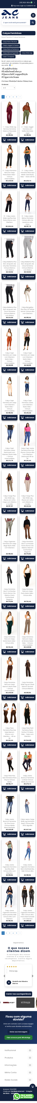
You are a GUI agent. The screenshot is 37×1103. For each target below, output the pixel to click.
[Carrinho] (33, 1088)
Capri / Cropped (8, 56)
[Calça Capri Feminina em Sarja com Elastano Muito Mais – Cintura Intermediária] (9, 339)
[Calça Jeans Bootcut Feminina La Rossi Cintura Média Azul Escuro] (27, 762)
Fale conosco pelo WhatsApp (18, 1038)
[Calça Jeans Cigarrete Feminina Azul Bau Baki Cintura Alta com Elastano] (9, 851)
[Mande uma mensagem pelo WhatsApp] (23, 1096)
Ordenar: (5, 84)
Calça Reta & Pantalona (11, 49)
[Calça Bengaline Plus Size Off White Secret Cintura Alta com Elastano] (27, 293)
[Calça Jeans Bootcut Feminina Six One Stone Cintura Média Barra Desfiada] (9, 805)
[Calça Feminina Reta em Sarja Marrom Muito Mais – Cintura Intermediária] (9, 669)
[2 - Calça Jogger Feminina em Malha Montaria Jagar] (27, 113)
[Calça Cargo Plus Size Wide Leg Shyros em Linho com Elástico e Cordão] (27, 482)
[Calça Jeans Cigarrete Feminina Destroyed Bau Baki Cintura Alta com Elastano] (9, 897)
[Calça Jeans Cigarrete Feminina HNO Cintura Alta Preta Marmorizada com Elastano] (27, 897)
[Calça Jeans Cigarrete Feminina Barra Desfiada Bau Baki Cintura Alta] (27, 851)
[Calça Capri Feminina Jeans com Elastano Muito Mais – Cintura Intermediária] (27, 387)
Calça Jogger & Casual (11, 45)
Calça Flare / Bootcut (10, 42)
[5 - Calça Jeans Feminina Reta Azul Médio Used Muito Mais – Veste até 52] (27, 157)
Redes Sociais (11, 1080)
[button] (4, 976)
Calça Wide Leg (27, 53)
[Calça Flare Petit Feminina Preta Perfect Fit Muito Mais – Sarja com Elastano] (27, 714)
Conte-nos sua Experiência (18, 994)
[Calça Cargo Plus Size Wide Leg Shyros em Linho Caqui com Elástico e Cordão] (9, 482)
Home (3, 37)
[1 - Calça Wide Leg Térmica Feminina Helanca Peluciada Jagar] (9, 113)
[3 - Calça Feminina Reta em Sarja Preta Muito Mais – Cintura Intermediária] (9, 157)
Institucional (10, 1050)
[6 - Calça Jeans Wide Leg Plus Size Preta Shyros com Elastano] (9, 202)
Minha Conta (10, 1072)
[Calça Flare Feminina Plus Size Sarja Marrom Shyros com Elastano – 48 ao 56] (9, 714)
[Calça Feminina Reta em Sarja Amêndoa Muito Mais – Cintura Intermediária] (27, 623)
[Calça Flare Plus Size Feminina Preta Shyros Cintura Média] (9, 762)
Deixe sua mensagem (18, 1032)
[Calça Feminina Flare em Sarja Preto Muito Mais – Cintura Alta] (27, 575)
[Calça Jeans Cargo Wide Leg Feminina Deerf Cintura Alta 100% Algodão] (27, 805)
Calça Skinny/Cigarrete (10, 53)
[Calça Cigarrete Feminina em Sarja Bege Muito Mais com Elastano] (9, 528)
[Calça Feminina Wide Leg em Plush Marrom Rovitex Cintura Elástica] (27, 669)
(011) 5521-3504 (25, 3)
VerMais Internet (17, 1091)
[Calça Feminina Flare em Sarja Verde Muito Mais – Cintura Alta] (9, 623)
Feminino (9, 37)
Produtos (9, 1057)
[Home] (10, 14)
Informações (11, 1065)
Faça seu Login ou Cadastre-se (24, 6)
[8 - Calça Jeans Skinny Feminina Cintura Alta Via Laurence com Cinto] (27, 202)
